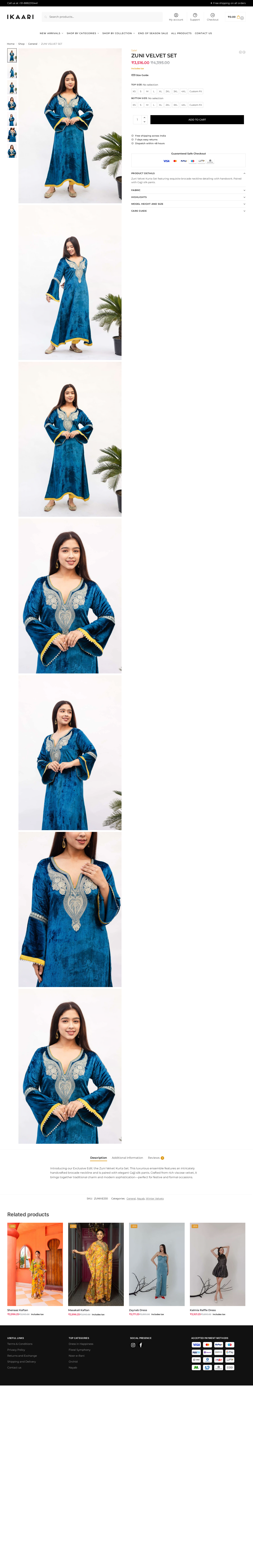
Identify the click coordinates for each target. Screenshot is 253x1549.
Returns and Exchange (22, 1355)
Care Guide (139, 210)
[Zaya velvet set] (240, 52)
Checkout (213, 19)
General (32, 43)
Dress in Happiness (81, 1344)
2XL (168, 91)
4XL (183, 91)
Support (195, 19)
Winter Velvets (155, 1198)
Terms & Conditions (19, 1344)
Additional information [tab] (127, 1157)
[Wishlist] (57, 1228)
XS (134, 91)
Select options (35, 1321)
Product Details (143, 173)
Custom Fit (196, 91)
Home (10, 43)
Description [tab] (98, 1157)
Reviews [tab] (155, 1157)
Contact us (14, 1367)
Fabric (135, 190)
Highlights (139, 197)
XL (160, 91)
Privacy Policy (16, 1349)
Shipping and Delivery (21, 1361)
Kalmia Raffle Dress (203, 1310)
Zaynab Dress (138, 1310)
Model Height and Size (147, 203)
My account (176, 19)
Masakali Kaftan (78, 1310)
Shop (21, 43)
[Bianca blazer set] (244, 52)
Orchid (73, 1361)
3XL (176, 91)
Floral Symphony (79, 1349)
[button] (235, 17)
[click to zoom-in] (70, 125)
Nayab (141, 1198)
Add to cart (197, 119)
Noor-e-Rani (77, 1355)
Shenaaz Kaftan (17, 1310)
